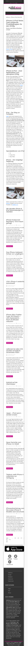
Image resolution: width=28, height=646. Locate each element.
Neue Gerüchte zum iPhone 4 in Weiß (13, 443)
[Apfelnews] (14, 7)
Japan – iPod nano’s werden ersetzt (13, 414)
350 (15, 538)
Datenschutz (11, 581)
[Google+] (12, 3)
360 (18, 538)
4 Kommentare (19, 513)
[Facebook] (13, 3)
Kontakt (9, 574)
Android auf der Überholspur (12, 383)
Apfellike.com (15, 204)
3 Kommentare (19, 323)
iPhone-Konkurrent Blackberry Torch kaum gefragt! (14, 221)
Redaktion (10, 576)
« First (10, 539)
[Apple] (16, 3)
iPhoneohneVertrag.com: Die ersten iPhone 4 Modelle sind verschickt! (15, 510)
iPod (11, 49)
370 (21, 538)
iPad (9, 590)
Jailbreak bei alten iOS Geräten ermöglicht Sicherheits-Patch (14, 350)
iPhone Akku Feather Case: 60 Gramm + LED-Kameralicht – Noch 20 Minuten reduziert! (14, 318)
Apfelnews (10, 572)
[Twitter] (15, 3)
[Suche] (21, 1)
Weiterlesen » (9, 246)
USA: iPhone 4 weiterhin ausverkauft (15, 282)
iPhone (7, 49)
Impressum (10, 579)
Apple (7, 116)
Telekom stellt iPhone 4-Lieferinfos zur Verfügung (15, 476)
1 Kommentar (19, 225)
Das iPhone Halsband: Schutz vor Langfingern (14, 253)
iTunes (21, 85)
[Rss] (10, 3)
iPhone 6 (8, 203)
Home (8, 17)
